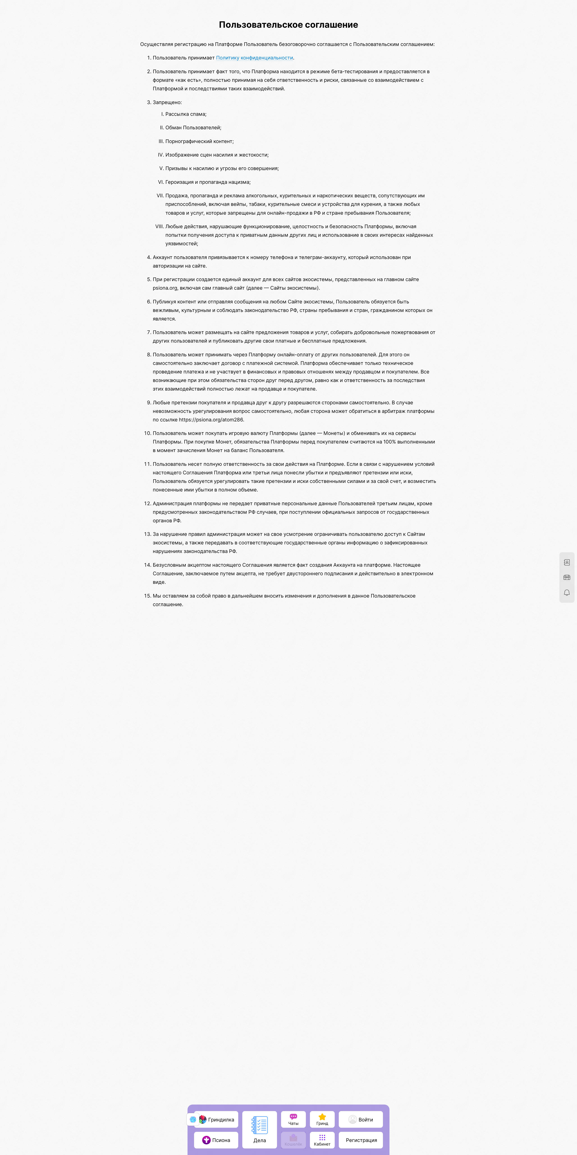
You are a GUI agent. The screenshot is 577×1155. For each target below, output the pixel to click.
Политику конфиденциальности (254, 58)
